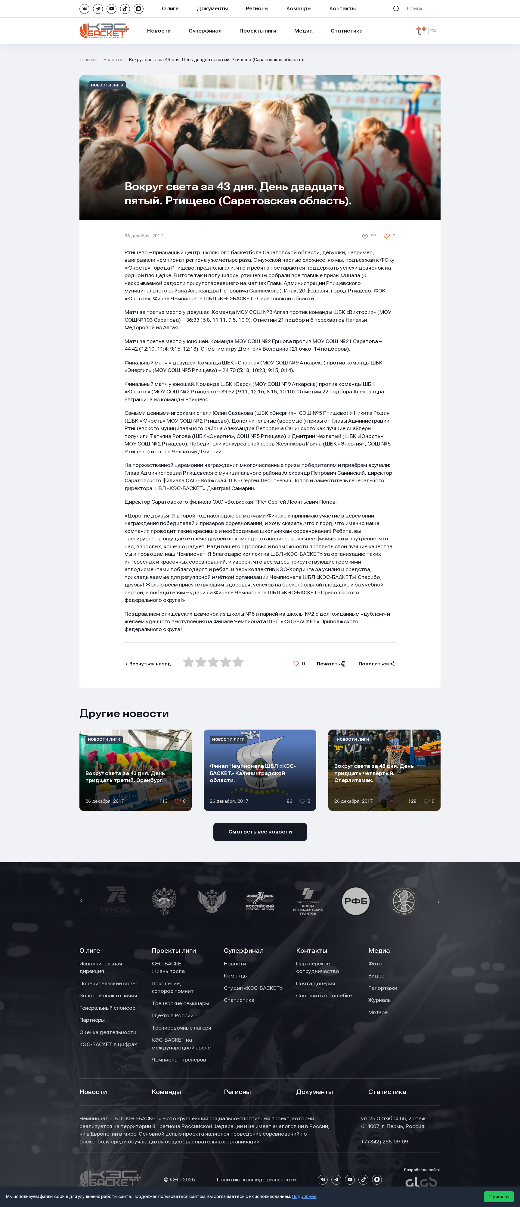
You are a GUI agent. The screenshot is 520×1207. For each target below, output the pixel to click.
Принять (499, 1196)
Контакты (343, 8)
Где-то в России (172, 1015)
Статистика (347, 31)
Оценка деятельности (107, 1032)
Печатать (328, 664)
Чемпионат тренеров (179, 1060)
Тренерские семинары (180, 1003)
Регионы (257, 8)
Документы (212, 8)
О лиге (170, 8)
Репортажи (382, 988)
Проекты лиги (174, 950)
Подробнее (304, 1196)
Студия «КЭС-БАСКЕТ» (253, 988)
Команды (298, 8)
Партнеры (92, 1020)
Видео (376, 976)
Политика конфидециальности (256, 1180)
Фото (375, 964)
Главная (88, 59)
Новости (159, 31)
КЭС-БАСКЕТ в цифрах (108, 1044)
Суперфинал (205, 31)
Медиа (303, 31)
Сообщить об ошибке (324, 996)
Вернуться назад (150, 664)
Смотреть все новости (260, 832)
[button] (82, 901)
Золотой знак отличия (108, 996)
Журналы (380, 1000)
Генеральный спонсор (107, 1008)
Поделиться (374, 664)
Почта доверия (315, 983)
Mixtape (378, 1012)
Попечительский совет (108, 983)
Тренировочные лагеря (181, 1028)
